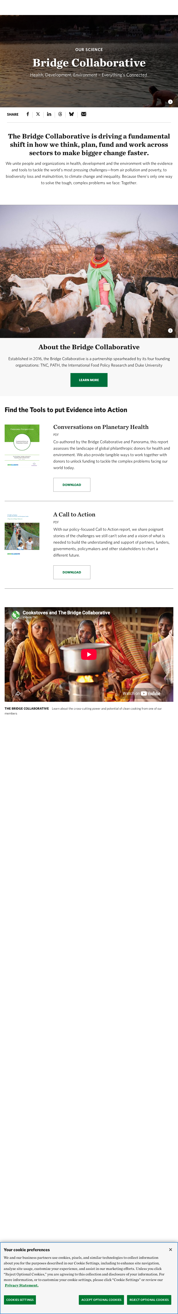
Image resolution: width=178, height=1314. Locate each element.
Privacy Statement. (21, 1285)
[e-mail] (83, 115)
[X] (38, 115)
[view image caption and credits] (170, 100)
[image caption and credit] (170, 329)
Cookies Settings (20, 1300)
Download (72, 485)
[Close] (170, 1250)
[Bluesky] (71, 115)
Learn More (89, 380)
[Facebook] (28, 115)
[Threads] (60, 115)
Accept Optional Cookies (101, 1300)
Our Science (89, 49)
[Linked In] (49, 115)
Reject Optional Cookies (149, 1300)
